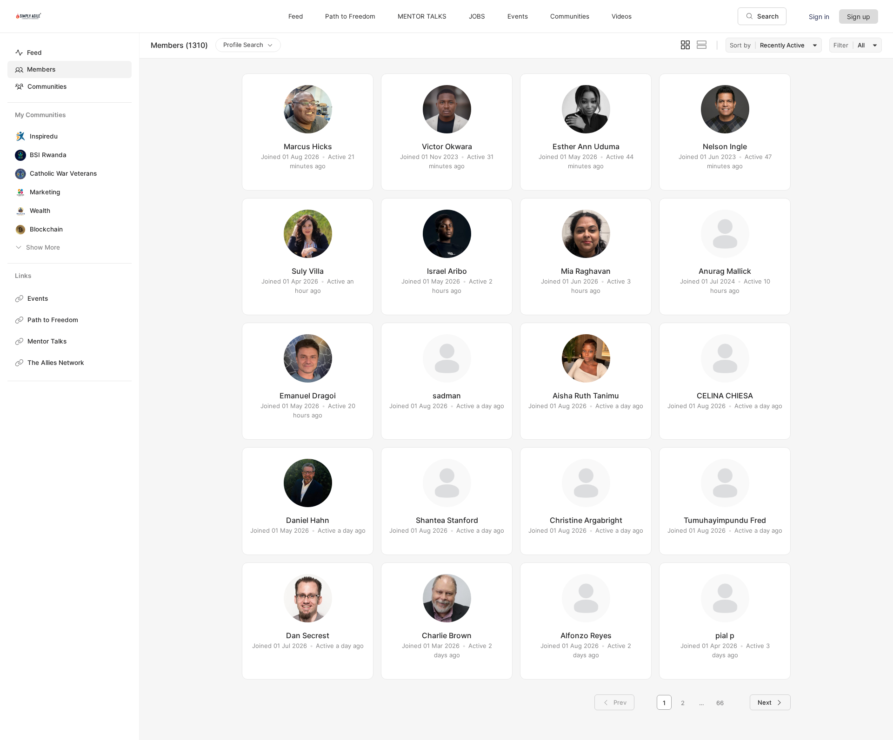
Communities (47, 86)
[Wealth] (18, 211)
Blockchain (46, 229)
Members (41, 69)
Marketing (45, 192)
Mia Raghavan (586, 271)
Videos (622, 16)
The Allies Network (55, 362)
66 (720, 703)
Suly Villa (308, 271)
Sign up (858, 16)
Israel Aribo (447, 271)
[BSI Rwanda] (18, 155)
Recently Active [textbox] (782, 45)
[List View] (701, 45)
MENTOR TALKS (422, 16)
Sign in (819, 16)
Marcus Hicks (308, 146)
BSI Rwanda (48, 155)
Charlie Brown (447, 635)
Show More (43, 247)
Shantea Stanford (447, 520)
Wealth (40, 210)
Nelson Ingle (725, 146)
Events (37, 298)
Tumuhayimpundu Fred (725, 520)
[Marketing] (18, 192)
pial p (724, 635)
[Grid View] (685, 45)
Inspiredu (44, 136)
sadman (447, 395)
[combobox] (787, 45)
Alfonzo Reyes (586, 635)
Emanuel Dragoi (308, 395)
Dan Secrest (307, 635)
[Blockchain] (18, 229)
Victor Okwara (447, 146)
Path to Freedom (52, 320)
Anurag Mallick (725, 271)
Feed (34, 52)
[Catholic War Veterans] (18, 174)
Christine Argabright (586, 520)
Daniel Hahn (307, 520)
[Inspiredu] (18, 136)
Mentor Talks (47, 341)
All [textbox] (861, 45)
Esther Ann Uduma (586, 146)
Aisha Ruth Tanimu (586, 395)
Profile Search (243, 44)
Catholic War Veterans (63, 173)
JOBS (477, 16)
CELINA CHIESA (725, 395)
